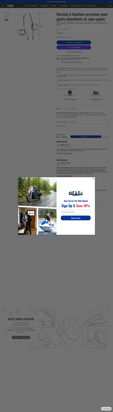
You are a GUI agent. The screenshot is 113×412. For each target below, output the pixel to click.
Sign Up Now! (75, 218)
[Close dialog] (93, 179)
